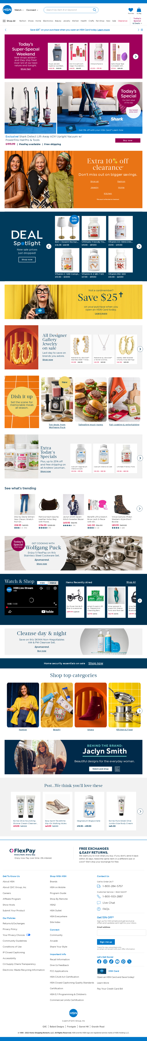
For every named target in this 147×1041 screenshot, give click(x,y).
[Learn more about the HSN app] (73, 302)
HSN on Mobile (57, 887)
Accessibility (9, 958)
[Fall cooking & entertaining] (124, 401)
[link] (139, 11)
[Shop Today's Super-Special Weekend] (26, 56)
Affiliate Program (12, 899)
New (108, 21)
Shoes (31, 21)
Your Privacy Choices (14, 935)
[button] (112, 11)
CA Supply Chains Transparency (19, 964)
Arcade (54, 941)
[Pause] (142, 30)
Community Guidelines (15, 941)
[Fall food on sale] (57, 403)
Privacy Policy (10, 929)
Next (136, 56)
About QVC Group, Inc (14, 887)
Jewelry (66, 21)
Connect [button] (31, 10)
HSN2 (53, 905)
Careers (7, 893)
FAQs (106, 909)
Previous (48, 246)
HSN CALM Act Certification (64, 977)
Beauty (58, 21)
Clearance (122, 21)
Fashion (22, 21)
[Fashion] (23, 707)
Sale (114, 21)
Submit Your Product (14, 910)
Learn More (103, 983)
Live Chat (109, 902)
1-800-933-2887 (113, 896)
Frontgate (71, 1026)
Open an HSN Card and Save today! (115, 977)
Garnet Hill (84, 1026)
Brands (53, 881)
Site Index (55, 922)
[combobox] (70, 10)
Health (84, 21)
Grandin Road (98, 1026)
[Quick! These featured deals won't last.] (27, 246)
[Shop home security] (73, 663)
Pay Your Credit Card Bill (110, 988)
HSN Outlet (56, 910)
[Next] (138, 30)
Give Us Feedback (59, 965)
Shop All (131, 582)
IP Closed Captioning (14, 952)
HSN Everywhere (58, 916)
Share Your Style (58, 946)
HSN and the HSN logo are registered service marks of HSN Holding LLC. (73, 1033)
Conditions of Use (12, 946)
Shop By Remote (59, 899)
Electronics (48, 21)
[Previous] (5, 30)
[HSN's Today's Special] (73, 114)
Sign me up (106, 942)
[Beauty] (57, 707)
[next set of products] (139, 508)
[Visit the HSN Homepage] (7, 13)
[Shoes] (91, 707)
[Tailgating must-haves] (91, 401)
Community (56, 935)
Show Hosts (9, 905)
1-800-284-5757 (113, 886)
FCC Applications (59, 971)
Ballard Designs (57, 1026)
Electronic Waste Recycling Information (24, 970)
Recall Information (60, 959)
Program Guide (58, 893)
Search (94, 9)
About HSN (8, 881)
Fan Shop (100, 21)
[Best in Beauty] (73, 757)
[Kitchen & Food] (125, 707)
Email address (103, 927)
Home (38, 21)
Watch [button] (18, 10)
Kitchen (75, 21)
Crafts (91, 21)
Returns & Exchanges (14, 923)
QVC (45, 1026)
